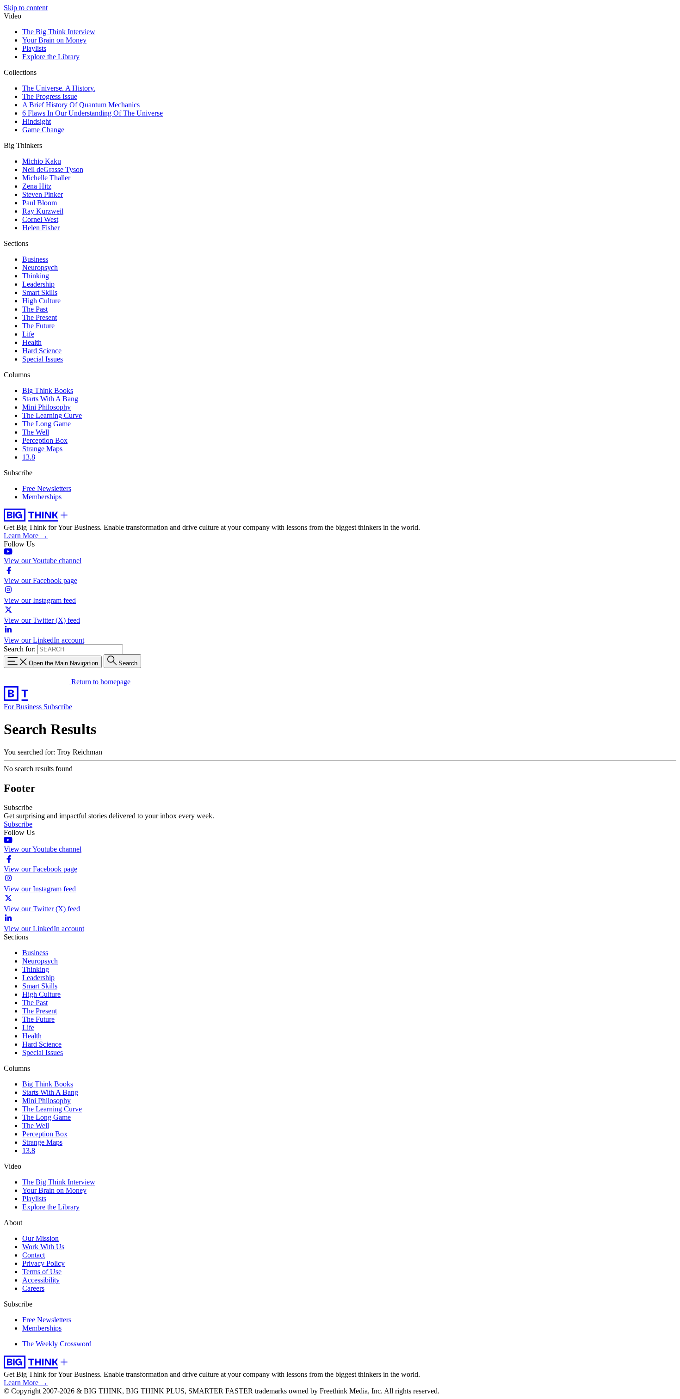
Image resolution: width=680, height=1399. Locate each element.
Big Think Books (47, 390)
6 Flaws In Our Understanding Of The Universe (92, 113)
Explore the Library (51, 57)
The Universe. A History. (58, 88)
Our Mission (40, 1238)
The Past (35, 309)
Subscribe (57, 707)
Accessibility (41, 1280)
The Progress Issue (49, 96)
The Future (38, 326)
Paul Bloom (39, 203)
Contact (33, 1255)
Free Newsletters (46, 488)
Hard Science (42, 351)
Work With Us (43, 1247)
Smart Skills (39, 292)
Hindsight (36, 121)
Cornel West (40, 219)
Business (35, 259)
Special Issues (42, 359)
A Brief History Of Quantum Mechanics (81, 105)
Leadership (38, 284)
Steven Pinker (42, 194)
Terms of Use (42, 1272)
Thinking (35, 276)
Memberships (42, 497)
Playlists (34, 48)
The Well (35, 432)
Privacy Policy (43, 1263)
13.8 (28, 457)
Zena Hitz (36, 186)
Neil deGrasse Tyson (52, 169)
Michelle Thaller (46, 178)
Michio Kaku (41, 161)
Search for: (20, 649)
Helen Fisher (41, 228)
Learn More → (26, 536)
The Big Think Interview (58, 32)
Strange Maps (42, 449)
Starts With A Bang (50, 399)
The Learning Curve (52, 415)
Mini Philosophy (46, 407)
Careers (33, 1288)
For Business (23, 707)
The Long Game (46, 424)
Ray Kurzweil (42, 211)
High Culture (41, 301)
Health (32, 342)
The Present (39, 317)
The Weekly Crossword (57, 1344)
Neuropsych (40, 267)
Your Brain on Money (54, 40)
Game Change (43, 130)
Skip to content (26, 8)
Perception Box (45, 440)
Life (28, 334)
